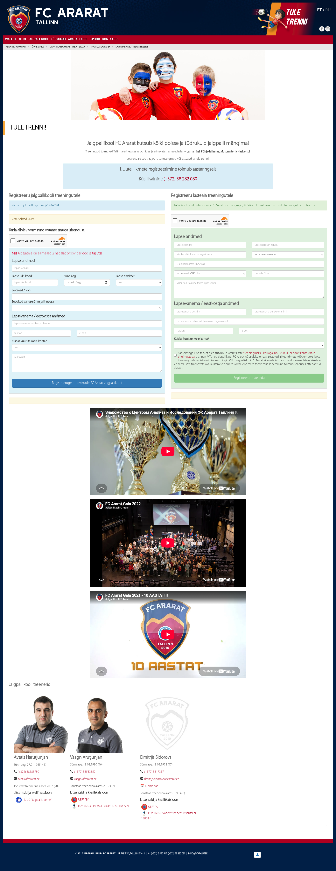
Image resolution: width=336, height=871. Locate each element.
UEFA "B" (83, 799)
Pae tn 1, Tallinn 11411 (133, 853)
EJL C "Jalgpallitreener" (38, 799)
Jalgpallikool (38, 39)
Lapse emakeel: (125, 276)
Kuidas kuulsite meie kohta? (29, 341)
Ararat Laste (77, 39)
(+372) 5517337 (154, 771)
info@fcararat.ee (197, 853)
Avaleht (10, 39)
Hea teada (78, 47)
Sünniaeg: (70, 276)
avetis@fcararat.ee (29, 779)
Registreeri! (140, 47)
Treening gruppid (15, 47)
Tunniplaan (151, 786)
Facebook (322, 29)
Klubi (22, 39)
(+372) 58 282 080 (180, 179)
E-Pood (95, 39)
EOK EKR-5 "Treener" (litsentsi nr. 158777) (103, 806)
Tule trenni (295, 17)
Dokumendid (123, 47)
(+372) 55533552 (84, 771)
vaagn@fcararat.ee (85, 779)
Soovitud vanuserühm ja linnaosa (33, 301)
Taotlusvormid (100, 47)
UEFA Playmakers (60, 47)
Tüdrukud (58, 39)
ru (328, 10)
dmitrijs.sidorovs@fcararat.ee (161, 779)
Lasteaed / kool (21, 290)
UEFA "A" (153, 807)
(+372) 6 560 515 (159, 853)
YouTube (328, 29)
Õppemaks (38, 47)
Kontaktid (109, 39)
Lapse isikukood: (22, 276)
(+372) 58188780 (28, 771)
